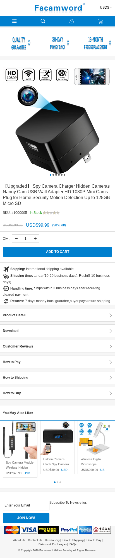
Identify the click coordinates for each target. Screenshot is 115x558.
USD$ (104, 7)
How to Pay (52, 540)
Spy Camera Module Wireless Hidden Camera (19, 467)
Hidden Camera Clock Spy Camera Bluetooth (56, 464)
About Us (19, 540)
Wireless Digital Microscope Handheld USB (91, 464)
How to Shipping (73, 540)
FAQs (73, 544)
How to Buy (94, 540)
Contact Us (35, 540)
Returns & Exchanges (53, 544)
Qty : (6, 239)
